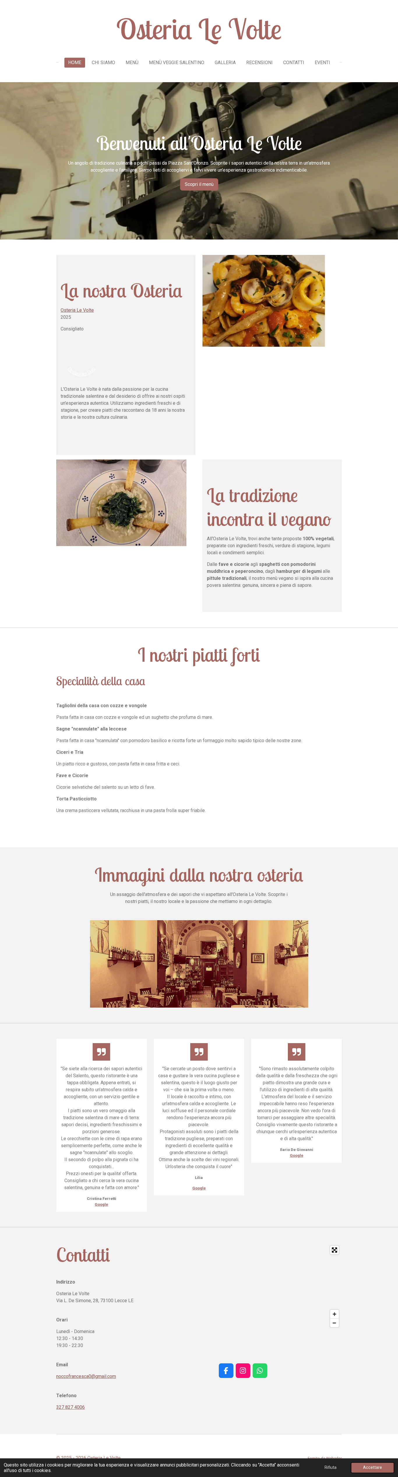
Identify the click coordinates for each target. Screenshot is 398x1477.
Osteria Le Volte (77, 310)
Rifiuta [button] (331, 1467)
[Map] (243, 1286)
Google (101, 1204)
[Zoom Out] (334, 1322)
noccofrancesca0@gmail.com (86, 1376)
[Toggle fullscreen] (334, 1250)
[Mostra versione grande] (199, 964)
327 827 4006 (70, 1407)
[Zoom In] (334, 1314)
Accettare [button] (372, 1467)
